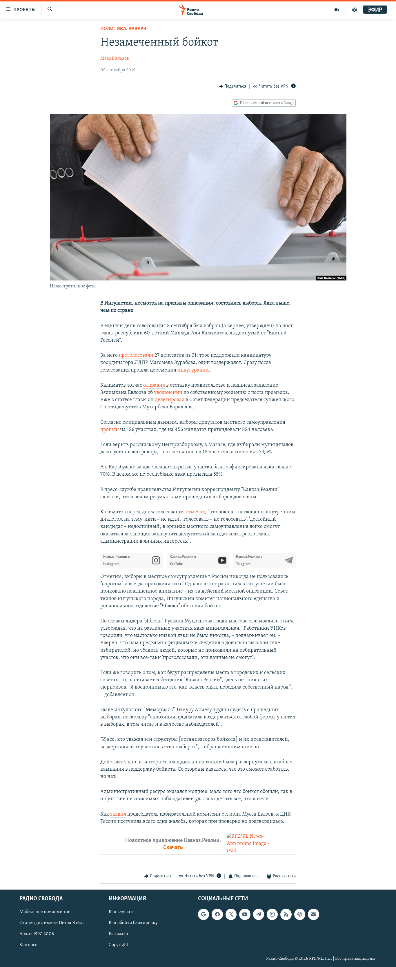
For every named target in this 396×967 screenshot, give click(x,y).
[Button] (232, 86)
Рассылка (118, 934)
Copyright (118, 945)
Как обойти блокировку (133, 923)
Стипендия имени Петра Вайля (52, 923)
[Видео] (337, 10)
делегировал (169, 400)
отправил (154, 385)
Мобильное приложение (44, 912)
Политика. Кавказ (123, 29)
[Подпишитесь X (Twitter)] (231, 914)
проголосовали (136, 355)
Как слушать (121, 912)
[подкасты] (354, 10)
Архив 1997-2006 (36, 934)
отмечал (195, 512)
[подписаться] (313, 914)
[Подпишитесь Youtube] (244, 914)
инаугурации (193, 370)
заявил (118, 814)
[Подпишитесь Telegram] (258, 914)
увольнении (168, 392)
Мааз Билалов (114, 58)
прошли (109, 429)
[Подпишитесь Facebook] (217, 914)
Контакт (28, 945)
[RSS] (285, 914)
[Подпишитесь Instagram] (272, 914)
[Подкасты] (299, 914)
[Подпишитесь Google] (203, 914)
